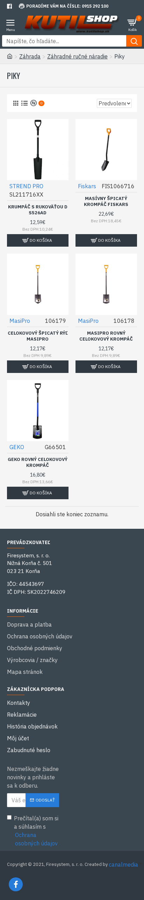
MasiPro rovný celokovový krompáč (106, 336)
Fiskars (87, 186)
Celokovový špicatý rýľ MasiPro (38, 336)
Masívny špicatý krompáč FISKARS (106, 201)
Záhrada (30, 56)
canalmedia (123, 864)
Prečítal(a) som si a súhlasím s (36, 831)
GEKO (16, 447)
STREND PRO (26, 186)
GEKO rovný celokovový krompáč (37, 462)
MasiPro (19, 320)
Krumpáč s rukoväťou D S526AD (37, 210)
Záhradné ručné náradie (77, 56)
